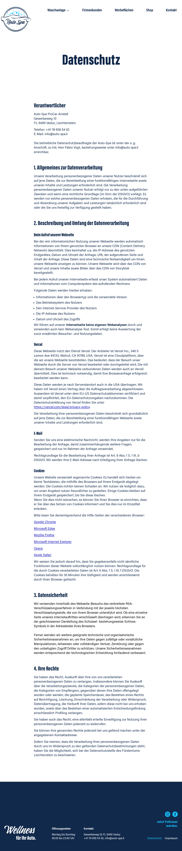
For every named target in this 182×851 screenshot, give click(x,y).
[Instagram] (167, 814)
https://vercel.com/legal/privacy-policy (62, 407)
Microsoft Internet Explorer (53, 542)
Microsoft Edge (44, 528)
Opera (38, 548)
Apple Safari (42, 555)
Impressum (171, 838)
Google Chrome (45, 522)
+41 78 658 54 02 (94, 838)
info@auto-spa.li (114, 838)
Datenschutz (154, 838)
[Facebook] (175, 814)
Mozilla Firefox (44, 535)
